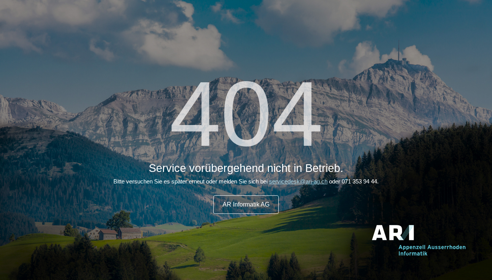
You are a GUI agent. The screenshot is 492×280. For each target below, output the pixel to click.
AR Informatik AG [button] (246, 204)
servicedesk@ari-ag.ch (298, 181)
